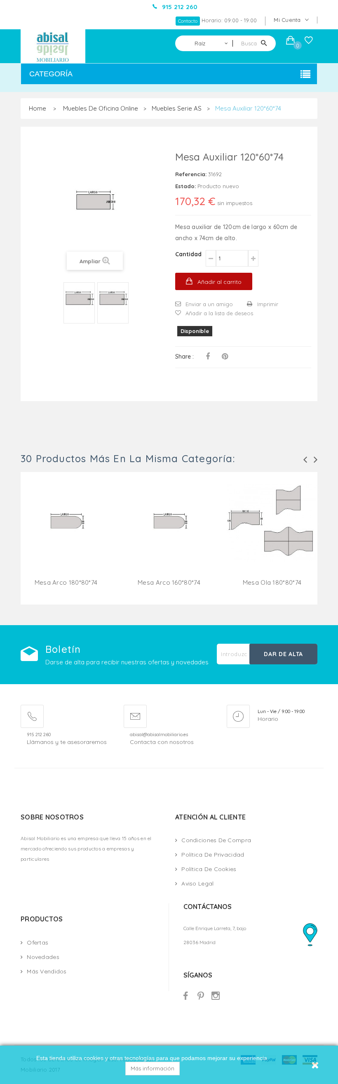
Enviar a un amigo (209, 304)
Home (37, 108)
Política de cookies (208, 869)
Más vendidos (46, 971)
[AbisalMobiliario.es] (53, 46)
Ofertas (37, 942)
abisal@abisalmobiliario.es (159, 734)
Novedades (43, 957)
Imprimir (267, 304)
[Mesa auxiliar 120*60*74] (79, 299)
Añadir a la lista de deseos (219, 313)
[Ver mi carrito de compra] (290, 41)
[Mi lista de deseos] (309, 42)
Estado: (185, 186)
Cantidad (188, 254)
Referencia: (191, 174)
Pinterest (225, 356)
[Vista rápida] (66, 533)
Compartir (208, 356)
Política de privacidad (212, 854)
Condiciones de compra (216, 840)
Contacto (187, 21)
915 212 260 (39, 734)
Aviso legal (197, 883)
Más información (152, 1068)
